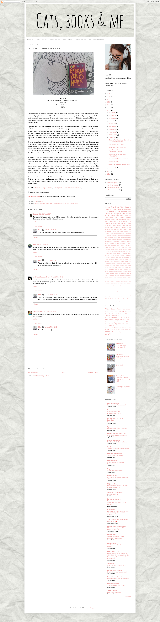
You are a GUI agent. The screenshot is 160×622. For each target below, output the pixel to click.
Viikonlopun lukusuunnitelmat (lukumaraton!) (121, 345)
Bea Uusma (108, 239)
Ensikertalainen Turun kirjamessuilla (118, 578)
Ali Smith (38, 203)
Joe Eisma (128, 265)
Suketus (35, 214)
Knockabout (121, 322)
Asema (119, 309)
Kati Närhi (111, 271)
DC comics (128, 313)
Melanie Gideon (109, 281)
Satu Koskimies (117, 295)
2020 (109, 102)
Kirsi (39, 230)
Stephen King (113, 298)
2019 (109, 105)
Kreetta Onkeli (114, 273)
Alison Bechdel (114, 233)
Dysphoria (110, 427)
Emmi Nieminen (123, 249)
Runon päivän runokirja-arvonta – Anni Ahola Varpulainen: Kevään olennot (117, 502)
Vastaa (35, 222)
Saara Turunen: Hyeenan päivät (116, 565)
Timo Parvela (125, 207)
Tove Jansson (114, 229)
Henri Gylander (119, 259)
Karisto (107, 322)
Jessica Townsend (110, 265)
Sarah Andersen (113, 293)
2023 (109, 94)
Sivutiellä (110, 563)
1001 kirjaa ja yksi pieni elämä (117, 519)
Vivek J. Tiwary (113, 301)
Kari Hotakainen (110, 221)
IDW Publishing (109, 319)
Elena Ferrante (116, 247)
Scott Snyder (124, 295)
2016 (109, 171)
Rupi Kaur (125, 291)
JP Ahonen (122, 211)
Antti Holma (128, 235)
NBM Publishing (126, 323)
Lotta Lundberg (118, 277)
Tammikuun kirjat (114, 161)
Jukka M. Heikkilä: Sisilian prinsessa (118, 449)
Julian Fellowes (124, 269)
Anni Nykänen (121, 235)
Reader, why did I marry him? (117, 433)
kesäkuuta (112, 126)
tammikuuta (113, 168)
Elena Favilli (108, 247)
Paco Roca (120, 287)
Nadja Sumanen (115, 283)
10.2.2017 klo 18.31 (57, 277)
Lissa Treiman (109, 277)
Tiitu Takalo (124, 227)
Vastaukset (38, 226)
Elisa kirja (121, 315)
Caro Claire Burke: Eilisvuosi (115, 422)
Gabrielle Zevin (124, 255)
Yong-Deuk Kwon (121, 301)
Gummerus (113, 318)
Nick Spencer (120, 285)
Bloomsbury (128, 311)
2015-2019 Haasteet (96, 39)
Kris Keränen (122, 273)
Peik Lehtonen (117, 289)
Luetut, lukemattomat (114, 577)
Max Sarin (128, 279)
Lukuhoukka (111, 543)
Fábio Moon (112, 253)
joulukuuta (112, 112)
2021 (109, 99)
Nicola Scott (128, 285)
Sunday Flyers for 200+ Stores (116, 585)
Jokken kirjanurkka (113, 440)
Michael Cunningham (121, 281)
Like (126, 322)
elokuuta (112, 121)
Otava (76, 203)
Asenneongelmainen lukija (115, 470)
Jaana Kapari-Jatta (115, 261)
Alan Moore (120, 231)
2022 (109, 96)
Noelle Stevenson (110, 287)
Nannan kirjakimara (113, 499)
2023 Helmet (41, 39)
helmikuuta (112, 137)
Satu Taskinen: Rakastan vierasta (117, 435)
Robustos (107, 328)
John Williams (126, 213)
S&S (111, 328)
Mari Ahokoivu (109, 225)
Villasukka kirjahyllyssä (115, 492)
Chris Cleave (112, 245)
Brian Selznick (108, 241)
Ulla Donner (123, 229)
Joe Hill (128, 219)
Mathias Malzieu (121, 279)
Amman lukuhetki (113, 403)
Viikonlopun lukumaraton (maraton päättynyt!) (122, 356)
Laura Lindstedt (119, 275)
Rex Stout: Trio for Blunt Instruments (117, 442)
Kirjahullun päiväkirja (114, 453)
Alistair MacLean (122, 233)
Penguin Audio (119, 326)
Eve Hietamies (121, 251)
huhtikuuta (112, 132)
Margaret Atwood (125, 223)
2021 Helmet (67, 39)
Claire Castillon (120, 245)
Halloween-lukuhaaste (114, 592)
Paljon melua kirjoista (114, 570)
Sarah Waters (127, 293)
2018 (109, 107)
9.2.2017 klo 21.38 (50, 230)
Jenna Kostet (119, 263)
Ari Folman (117, 237)
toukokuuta (112, 129)
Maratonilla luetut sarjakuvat (117, 147)
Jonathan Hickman (114, 269)
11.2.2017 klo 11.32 (51, 327)
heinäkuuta (112, 124)
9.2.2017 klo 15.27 (45, 214)
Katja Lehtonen (118, 271)
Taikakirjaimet (112, 590)
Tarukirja (110, 447)
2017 (109, 110)
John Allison (118, 267)
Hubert (126, 259)
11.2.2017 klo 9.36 (50, 311)
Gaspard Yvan (114, 257)
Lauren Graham (127, 275)
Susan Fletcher (110, 215)
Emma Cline (124, 247)
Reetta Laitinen (109, 291)
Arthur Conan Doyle (126, 237)
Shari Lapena (113, 297)
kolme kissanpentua (113, 187)
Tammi (107, 332)
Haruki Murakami (109, 259)
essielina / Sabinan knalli (41, 277)
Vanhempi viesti (93, 372)
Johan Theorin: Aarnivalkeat (115, 455)
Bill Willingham (116, 213)
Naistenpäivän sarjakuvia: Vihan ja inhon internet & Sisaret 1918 (123, 378)
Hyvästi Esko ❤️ (112, 521)
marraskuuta (113, 115)
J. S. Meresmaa (111, 211)
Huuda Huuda (127, 317)
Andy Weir (114, 235)
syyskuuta (112, 118)
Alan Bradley (112, 207)
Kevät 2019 (119, 365)
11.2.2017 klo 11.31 (51, 294)
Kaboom (129, 319)
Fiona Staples (109, 217)
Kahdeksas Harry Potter (116, 144)
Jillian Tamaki (120, 265)
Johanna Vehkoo (109, 267)
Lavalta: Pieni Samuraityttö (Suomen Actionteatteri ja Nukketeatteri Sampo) (118, 512)
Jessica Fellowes (127, 263)
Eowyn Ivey (127, 215)
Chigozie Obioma (114, 243)
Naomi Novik (123, 283)
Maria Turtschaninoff (120, 225)
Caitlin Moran (116, 241)
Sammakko (117, 328)
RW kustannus (127, 326)
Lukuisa (49, 188)
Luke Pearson (127, 277)
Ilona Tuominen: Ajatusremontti (116, 405)
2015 (109, 174)
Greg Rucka (122, 257)
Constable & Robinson (118, 313)
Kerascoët (125, 271)
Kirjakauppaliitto (114, 322)
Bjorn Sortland (110, 209)
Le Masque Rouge (113, 583)
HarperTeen (121, 317)
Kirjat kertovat (112, 460)
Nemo (107, 326)
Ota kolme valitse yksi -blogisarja (119, 164)
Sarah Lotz (121, 293)
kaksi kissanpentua (113, 190)
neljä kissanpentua (58, 203)
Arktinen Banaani (110, 309)
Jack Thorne (124, 261)
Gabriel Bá (120, 253)
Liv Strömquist (115, 223)
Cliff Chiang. (128, 245)
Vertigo (119, 332)
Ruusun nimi (111, 534)
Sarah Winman (109, 295)
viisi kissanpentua (112, 185)
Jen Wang (112, 263)
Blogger (92, 608)
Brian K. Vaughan (124, 209)
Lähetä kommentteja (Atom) (40, 376)
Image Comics (119, 319)
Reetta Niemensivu (115, 227)
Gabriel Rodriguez (114, 255)
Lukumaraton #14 (112, 494)
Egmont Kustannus (111, 315)
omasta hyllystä (69, 203)
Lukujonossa (111, 410)
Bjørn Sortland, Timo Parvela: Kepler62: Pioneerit (118, 150)
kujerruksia (111, 509)
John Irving (125, 267)
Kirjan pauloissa (112, 484)
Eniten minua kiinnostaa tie (72, 188)
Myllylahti (118, 324)
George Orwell (118, 217)
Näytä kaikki (128, 596)
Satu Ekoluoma (38, 311)
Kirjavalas (110, 469)
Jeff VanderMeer (121, 219)
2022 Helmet (55, 39)
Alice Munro (119, 215)
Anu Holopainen (109, 237)
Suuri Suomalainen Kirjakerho (121, 329)
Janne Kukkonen (110, 219)
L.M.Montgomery (122, 221)
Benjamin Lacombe (117, 239)
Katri (34, 244)
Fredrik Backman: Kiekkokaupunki (117, 572)
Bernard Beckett (127, 239)
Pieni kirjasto (57, 188)
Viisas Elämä (127, 332)
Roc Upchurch (117, 291)
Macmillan (111, 323)
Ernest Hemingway (113, 251)
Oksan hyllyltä (112, 475)
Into (125, 319)
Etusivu (30, 39)
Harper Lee (128, 257)
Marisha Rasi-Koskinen (111, 279)
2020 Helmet (81, 39)
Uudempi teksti (33, 372)
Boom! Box (108, 313)
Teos (113, 332)
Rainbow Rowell (126, 289)
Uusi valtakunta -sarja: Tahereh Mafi (118, 428)
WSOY (108, 334)
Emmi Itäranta (114, 249)
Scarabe (124, 328)
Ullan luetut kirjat (40, 188)
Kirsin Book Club (113, 551)
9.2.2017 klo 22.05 (42, 244)
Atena (123, 309)
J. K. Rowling (127, 217)
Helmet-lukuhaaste (46, 203)
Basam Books (113, 311)
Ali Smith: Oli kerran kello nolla (118, 159)
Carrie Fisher (123, 241)
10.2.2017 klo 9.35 (50, 260)
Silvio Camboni (122, 297)
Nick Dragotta (112, 285)
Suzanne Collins (122, 298)
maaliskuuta (113, 135)
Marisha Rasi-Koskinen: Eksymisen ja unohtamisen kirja (120, 141)
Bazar (121, 311)
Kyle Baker (111, 275)
